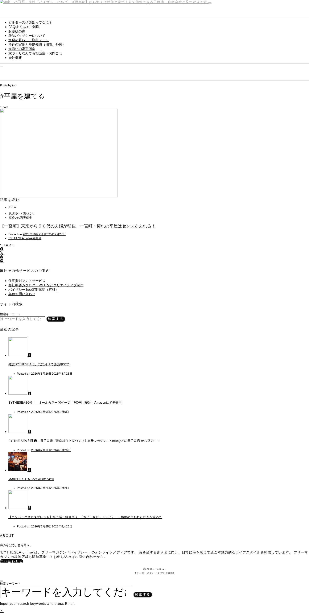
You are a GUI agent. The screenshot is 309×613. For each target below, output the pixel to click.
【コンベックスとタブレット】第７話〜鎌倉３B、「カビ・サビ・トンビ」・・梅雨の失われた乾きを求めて (85, 517)
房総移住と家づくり (21, 213)
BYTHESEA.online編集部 (24, 238)
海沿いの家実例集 (21, 49)
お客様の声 (16, 31)
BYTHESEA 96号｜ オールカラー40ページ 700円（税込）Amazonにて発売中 (65, 402)
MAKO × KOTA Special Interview (31, 479)
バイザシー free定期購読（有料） (33, 289)
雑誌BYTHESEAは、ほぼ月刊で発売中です (38, 364)
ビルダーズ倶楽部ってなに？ (30, 22)
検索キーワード (10, 314)
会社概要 (15, 57)
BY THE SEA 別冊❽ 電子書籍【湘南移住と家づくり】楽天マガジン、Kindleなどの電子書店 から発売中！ (84, 441)
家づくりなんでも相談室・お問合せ (35, 53)
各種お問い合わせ (21, 294)
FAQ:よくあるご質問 (24, 27)
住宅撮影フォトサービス (26, 281)
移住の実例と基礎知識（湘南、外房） (37, 44)
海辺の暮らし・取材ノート (28, 40)
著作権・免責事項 (166, 573)
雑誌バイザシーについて (26, 35)
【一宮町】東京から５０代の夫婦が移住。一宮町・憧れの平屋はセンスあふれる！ (78, 226)
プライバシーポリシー (145, 573)
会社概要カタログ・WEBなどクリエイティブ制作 (45, 285)
